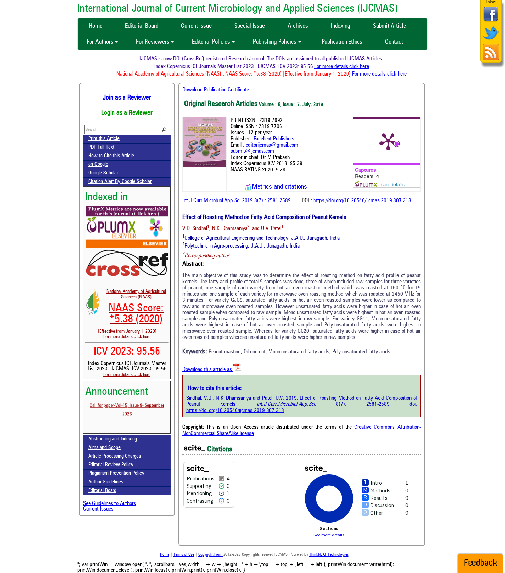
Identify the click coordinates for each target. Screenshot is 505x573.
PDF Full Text (101, 147)
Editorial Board (102, 490)
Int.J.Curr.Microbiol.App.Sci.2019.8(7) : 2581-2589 (236, 201)
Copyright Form (210, 555)
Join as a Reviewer (127, 98)
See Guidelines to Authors (109, 503)
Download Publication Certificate (215, 90)
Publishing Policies (275, 42)
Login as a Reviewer (127, 113)
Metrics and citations (279, 187)
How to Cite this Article (111, 156)
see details (393, 184)
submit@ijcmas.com (252, 151)
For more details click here (349, 66)
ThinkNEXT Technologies (329, 555)
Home (164, 555)
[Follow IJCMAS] (491, 40)
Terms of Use (183, 555)
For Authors (101, 42)
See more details (329, 534)
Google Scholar (103, 173)
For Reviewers (153, 42)
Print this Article (104, 138)
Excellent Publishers (274, 139)
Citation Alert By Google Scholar (120, 181)
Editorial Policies (212, 42)
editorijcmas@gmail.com (272, 145)
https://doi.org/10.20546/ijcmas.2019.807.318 (362, 201)
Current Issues (98, 509)
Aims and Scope (104, 447)
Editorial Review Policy (110, 465)
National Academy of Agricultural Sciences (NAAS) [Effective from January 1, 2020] (132, 311)
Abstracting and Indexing (112, 439)
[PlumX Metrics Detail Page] (388, 141)
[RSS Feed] (491, 59)
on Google (98, 164)
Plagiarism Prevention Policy (116, 473)
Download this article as (207, 370)
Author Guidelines (105, 482)
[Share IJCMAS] (491, 21)
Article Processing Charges (114, 456)
